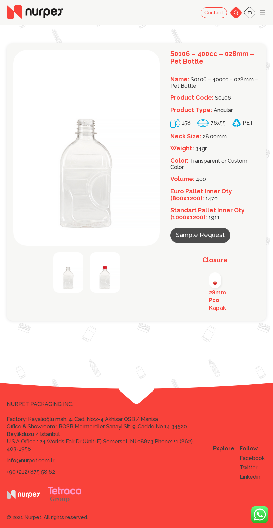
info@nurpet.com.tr (30, 460)
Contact (213, 13)
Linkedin (250, 477)
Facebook (252, 458)
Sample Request (200, 234)
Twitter (248, 468)
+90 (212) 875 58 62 (31, 472)
